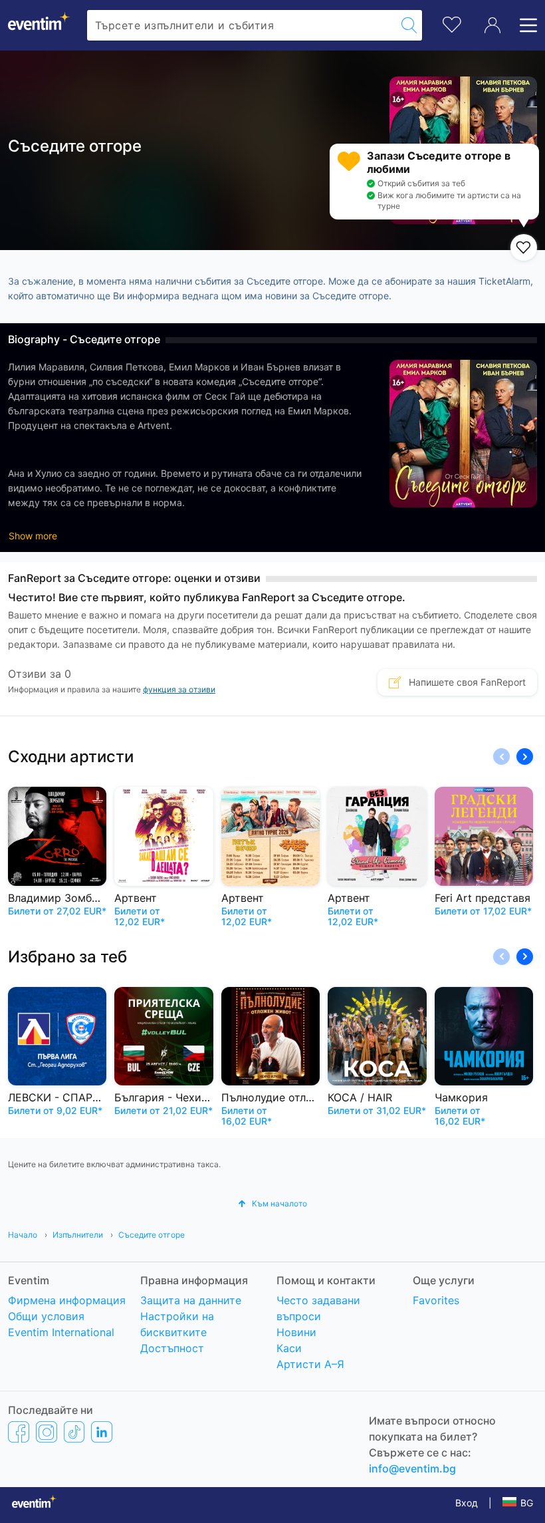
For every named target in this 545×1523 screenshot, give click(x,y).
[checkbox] (523, 247)
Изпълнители (79, 1235)
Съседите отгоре (151, 1235)
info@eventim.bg (412, 1468)
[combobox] (241, 25)
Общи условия (46, 1316)
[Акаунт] (492, 25)
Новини (296, 1332)
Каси (289, 1348)
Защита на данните (190, 1300)
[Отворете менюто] (524, 25)
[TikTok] (74, 1431)
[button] (524, 756)
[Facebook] (18, 1431)
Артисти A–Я (310, 1364)
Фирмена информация (67, 1300)
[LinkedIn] (101, 1431)
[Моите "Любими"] (452, 23)
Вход (466, 1502)
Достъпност (172, 1348)
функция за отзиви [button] (179, 689)
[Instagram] (46, 1431)
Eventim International (61, 1332)
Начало (23, 1235)
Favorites (436, 1300)
